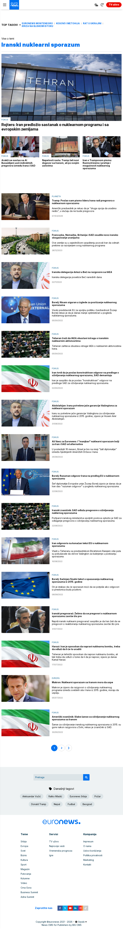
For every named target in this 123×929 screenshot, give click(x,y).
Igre (51, 855)
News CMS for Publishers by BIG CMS (62, 925)
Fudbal (71, 804)
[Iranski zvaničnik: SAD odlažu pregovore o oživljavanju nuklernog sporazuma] (25, 516)
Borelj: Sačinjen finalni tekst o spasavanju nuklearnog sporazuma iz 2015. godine (82, 580)
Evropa (56, 678)
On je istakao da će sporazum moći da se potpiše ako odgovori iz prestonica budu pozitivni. (85, 588)
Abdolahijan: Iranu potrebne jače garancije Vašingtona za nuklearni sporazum (84, 407)
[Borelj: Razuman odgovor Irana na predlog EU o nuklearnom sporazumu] (25, 482)
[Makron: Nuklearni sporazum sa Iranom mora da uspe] (25, 688)
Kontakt (87, 864)
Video (24, 883)
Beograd (87, 804)
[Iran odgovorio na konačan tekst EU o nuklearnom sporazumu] (25, 550)
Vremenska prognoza (60, 850)
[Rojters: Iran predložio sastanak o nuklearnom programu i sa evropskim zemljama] (61, 87)
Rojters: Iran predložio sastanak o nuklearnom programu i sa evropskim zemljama (55, 127)
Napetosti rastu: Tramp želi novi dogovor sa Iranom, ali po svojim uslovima (60, 163)
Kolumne (25, 878)
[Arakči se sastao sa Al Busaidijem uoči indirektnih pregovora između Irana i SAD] (20, 146)
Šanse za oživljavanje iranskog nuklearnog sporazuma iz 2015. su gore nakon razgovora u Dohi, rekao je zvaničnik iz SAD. (86, 726)
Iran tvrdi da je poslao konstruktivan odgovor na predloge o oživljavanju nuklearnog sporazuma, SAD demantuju (85, 374)
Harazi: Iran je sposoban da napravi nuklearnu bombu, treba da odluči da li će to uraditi (86, 648)
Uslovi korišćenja (92, 850)
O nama (87, 846)
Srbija (24, 841)
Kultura (24, 860)
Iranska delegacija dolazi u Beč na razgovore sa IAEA (82, 272)
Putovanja (26, 873)
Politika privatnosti (92, 855)
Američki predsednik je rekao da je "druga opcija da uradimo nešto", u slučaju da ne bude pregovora (84, 209)
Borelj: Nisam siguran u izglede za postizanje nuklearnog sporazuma (84, 303)
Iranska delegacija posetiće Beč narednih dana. (77, 277)
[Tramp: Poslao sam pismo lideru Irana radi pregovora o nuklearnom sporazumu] (25, 206)
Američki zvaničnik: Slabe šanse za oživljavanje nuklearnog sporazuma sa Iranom (85, 718)
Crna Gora (26, 887)
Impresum (88, 841)
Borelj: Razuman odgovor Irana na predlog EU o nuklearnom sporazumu (85, 477)
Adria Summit (27, 897)
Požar (97, 796)
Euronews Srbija (78, 796)
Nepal (57, 804)
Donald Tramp (38, 804)
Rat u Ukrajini (92, 23)
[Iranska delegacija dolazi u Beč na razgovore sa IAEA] (25, 275)
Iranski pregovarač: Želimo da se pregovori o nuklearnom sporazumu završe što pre (84, 615)
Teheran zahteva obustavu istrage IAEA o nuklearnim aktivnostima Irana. (86, 347)
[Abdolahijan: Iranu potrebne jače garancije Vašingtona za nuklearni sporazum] (25, 413)
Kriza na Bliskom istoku (37, 26)
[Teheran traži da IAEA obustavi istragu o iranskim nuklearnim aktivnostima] (25, 344)
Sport (23, 864)
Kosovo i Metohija (68, 23)
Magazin (25, 869)
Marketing (88, 860)
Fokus (4, 120)
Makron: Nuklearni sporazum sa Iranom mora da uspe (82, 682)
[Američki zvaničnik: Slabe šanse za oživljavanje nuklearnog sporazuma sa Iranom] (25, 722)
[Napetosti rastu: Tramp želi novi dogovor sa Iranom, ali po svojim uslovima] (61, 146)
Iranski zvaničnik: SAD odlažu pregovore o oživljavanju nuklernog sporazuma (83, 511)
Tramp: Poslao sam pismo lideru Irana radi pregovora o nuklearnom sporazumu (83, 202)
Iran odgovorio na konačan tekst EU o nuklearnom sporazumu (80, 544)
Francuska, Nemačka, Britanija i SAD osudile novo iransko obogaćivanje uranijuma (85, 236)
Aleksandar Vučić (31, 796)
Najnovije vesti (57, 846)
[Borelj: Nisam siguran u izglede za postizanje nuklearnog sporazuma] (25, 309)
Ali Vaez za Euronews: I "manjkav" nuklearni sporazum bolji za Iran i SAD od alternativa (85, 442)
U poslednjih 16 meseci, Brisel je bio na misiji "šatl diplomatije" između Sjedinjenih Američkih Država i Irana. (84, 450)
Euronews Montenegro (37, 23)
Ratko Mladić (55, 796)
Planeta (56, 196)
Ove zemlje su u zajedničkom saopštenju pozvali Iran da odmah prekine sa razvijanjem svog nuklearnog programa (85, 244)
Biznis (24, 855)
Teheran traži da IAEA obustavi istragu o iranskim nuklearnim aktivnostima (80, 339)
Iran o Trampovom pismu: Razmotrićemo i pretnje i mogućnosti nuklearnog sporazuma (97, 164)
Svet (23, 850)
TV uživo (54, 841)
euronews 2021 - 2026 (60, 921)
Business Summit (29, 892)
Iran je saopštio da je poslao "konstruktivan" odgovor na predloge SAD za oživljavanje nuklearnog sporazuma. (82, 381)
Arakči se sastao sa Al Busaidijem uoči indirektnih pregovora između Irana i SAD (18, 163)
